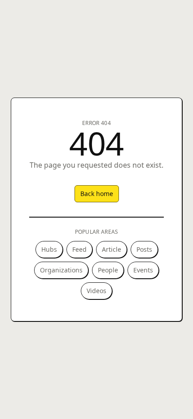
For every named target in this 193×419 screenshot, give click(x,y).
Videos (96, 290)
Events (143, 270)
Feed (79, 249)
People (108, 270)
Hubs (49, 249)
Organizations (61, 270)
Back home (96, 193)
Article (111, 249)
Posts (144, 249)
